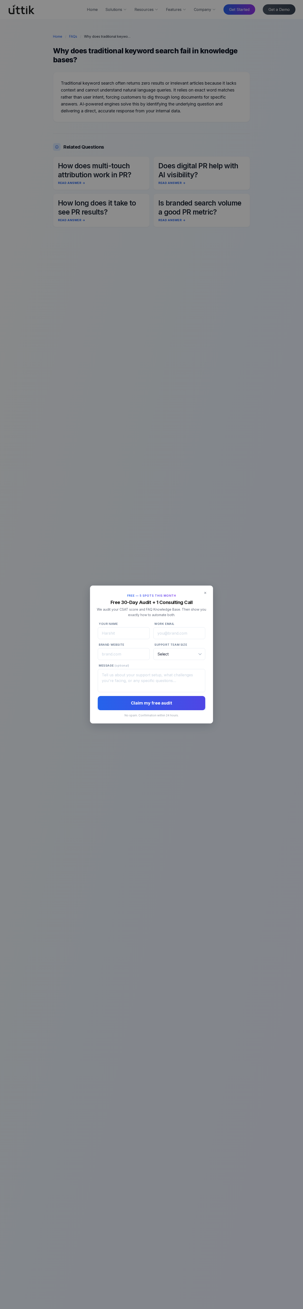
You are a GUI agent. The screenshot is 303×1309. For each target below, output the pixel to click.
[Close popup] (205, 593)
